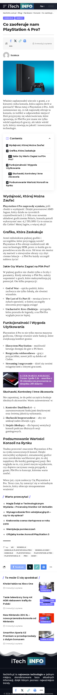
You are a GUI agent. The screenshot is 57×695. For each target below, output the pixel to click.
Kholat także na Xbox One (18, 583)
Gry (43, 587)
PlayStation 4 (24, 553)
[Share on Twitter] (15, 40)
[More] (11, 46)
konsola (21, 547)
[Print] (25, 40)
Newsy (20, 18)
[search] (36, 6)
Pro (26, 556)
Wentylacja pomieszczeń (20, 529)
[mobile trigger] (5, 6)
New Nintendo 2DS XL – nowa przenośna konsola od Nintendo (19, 618)
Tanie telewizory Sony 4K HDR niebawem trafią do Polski (17, 600)
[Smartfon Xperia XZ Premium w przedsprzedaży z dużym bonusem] (46, 635)
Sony (33, 556)
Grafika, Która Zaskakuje (22, 150)
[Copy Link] (20, 40)
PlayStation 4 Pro (43, 553)
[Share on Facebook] (11, 40)
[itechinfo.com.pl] (21, 6)
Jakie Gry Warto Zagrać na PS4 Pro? (27, 158)
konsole (9, 553)
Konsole (9, 18)
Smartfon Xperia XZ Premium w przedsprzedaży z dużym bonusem (19, 636)
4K (12, 547)
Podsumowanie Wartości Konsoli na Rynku (27, 184)
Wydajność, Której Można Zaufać (26, 145)
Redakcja (15, 55)
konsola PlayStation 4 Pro (18, 550)
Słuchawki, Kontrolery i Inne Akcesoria (25, 175)
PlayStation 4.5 (12, 556)
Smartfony (46, 639)
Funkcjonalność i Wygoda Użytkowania (21, 166)
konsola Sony (42, 550)
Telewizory (47, 604)
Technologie (47, 601)
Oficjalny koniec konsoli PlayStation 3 (27, 534)
